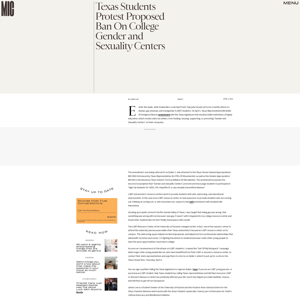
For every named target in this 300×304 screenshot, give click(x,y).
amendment (164, 115)
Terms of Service (109, 220)
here (195, 269)
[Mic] (7, 8)
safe (191, 202)
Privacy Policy (81, 221)
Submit (111, 217)
